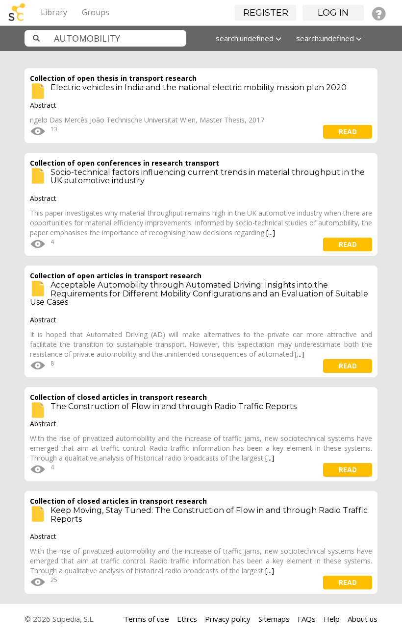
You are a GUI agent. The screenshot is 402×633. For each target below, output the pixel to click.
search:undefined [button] (246, 38)
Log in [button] (333, 12)
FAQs (307, 619)
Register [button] (265, 12)
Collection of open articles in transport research (115, 275)
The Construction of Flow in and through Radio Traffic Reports (173, 406)
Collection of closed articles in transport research (118, 397)
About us (362, 619)
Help (332, 619)
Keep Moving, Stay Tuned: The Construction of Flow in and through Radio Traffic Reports (209, 515)
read (348, 131)
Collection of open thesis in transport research (113, 78)
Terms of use (146, 619)
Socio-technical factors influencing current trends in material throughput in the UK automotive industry (207, 177)
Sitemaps (274, 619)
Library (54, 12)
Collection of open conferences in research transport (124, 163)
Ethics (187, 619)
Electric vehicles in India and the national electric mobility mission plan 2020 (198, 87)
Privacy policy (228, 619)
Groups (95, 12)
